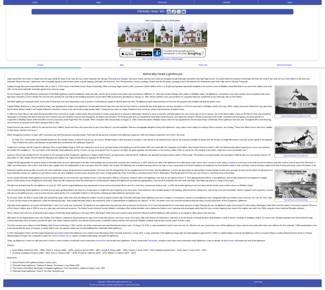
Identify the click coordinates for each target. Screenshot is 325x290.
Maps (98, 2)
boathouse (233, 162)
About (289, 2)
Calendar (226, 2)
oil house (230, 240)
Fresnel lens (101, 240)
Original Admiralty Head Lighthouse (296, 156)
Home (35, 2)
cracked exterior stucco (61, 236)
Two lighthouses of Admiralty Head (296, 200)
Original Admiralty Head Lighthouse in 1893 (296, 116)
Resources (162, 2)
